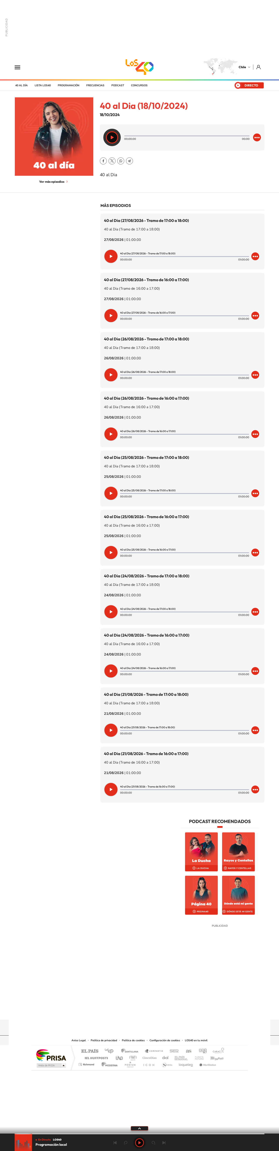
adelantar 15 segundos (153, 1142)
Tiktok (113, 1011)
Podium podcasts (130, 1063)
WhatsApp (120, 160)
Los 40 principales (110, 1051)
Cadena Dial (165, 1057)
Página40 (202, 911)
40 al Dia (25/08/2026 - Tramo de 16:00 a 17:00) (146, 516)
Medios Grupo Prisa (50, 1065)
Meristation (207, 1063)
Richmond (87, 1063)
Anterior (115, 1142)
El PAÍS (89, 1051)
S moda (167, 1063)
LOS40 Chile (139, 67)
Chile (242, 67)
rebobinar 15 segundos (125, 1142)
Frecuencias (95, 85)
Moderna (108, 1063)
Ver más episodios (51, 182)
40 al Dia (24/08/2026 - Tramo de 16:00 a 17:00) (146, 635)
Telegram (129, 160)
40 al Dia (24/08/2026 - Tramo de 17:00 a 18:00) (146, 575)
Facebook (103, 160)
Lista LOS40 (43, 85)
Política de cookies (133, 1040)
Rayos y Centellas (239, 868)
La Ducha (203, 868)
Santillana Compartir (154, 1051)
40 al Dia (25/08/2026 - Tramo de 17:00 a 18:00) (146, 457)
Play (139, 1143)
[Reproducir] (112, 137)
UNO (119, 1057)
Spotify (156, 1011)
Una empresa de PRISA (51, 1055)
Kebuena (213, 1057)
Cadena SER (172, 1051)
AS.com (187, 1051)
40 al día (21, 85)
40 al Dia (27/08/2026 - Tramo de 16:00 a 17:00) (146, 279)
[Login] (259, 67)
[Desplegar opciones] (257, 137)
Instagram (122, 1011)
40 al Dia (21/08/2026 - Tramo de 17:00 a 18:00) (146, 694)
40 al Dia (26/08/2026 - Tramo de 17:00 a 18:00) (146, 338)
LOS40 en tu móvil (196, 1040)
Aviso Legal (78, 1040)
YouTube (130, 1011)
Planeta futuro (197, 1057)
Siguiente (164, 1142)
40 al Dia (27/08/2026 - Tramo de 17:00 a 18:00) (146, 220)
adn (201, 1051)
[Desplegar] (139, 1128)
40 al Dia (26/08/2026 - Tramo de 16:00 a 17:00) (146, 398)
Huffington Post (95, 1057)
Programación (68, 85)
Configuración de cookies (165, 1040)
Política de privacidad (104, 1040)
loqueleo (186, 1063)
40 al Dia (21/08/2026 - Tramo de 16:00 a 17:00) (146, 753)
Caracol (217, 1051)
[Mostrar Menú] (20, 67)
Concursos (139, 85)
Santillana (131, 1051)
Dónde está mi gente (240, 911)
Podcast (117, 85)
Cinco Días (149, 1057)
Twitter (112, 160)
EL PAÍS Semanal (181, 1057)
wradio (132, 1057)
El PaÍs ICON (148, 1063)
